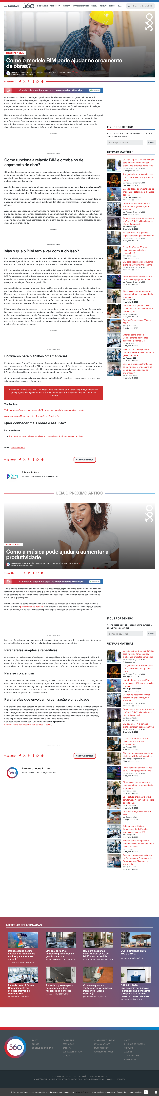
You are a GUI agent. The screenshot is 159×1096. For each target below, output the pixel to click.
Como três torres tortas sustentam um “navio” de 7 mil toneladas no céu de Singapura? (138, 221)
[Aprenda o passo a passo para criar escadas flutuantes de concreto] (61, 975)
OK (146, 1092)
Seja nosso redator (104, 1052)
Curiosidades (13, 544)
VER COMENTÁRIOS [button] (84, 460)
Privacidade (130, 1059)
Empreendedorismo (81, 6)
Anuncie (128, 1052)
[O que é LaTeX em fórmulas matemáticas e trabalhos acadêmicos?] (114, 253)
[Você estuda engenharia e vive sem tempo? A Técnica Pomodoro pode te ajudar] (114, 311)
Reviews (103, 6)
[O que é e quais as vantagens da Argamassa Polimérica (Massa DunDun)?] (98, 975)
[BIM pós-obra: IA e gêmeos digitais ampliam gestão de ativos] (114, 238)
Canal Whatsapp (102, 1044)
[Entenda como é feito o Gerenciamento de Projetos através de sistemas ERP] (114, 340)
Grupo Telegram (102, 1048)
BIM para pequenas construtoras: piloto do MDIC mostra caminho (96, 953)
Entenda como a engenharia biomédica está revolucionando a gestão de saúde (138, 352)
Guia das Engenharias (104, 1040)
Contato (128, 1048)
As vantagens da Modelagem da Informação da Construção (31, 416)
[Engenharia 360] (21, 6)
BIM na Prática (30, 472)
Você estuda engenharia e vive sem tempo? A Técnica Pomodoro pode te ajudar (138, 308)
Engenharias (42, 6)
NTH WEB (121, 1079)
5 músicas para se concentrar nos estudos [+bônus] (28, 724)
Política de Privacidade (83, 1092)
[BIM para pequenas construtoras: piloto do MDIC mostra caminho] (114, 267)
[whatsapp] (29, 82)
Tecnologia (55, 6)
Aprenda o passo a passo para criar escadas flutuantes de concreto (60, 988)
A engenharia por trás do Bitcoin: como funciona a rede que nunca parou (138, 177)
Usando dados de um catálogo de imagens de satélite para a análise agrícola (138, 192)
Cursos (112, 6)
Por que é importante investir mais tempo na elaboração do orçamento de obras (46, 436)
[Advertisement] (53, 143)
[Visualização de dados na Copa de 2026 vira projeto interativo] (114, 282)
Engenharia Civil (15, 53)
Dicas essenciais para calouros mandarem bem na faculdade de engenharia (138, 294)
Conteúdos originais (42, 1048)
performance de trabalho (31, 606)
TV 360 (35, 1040)
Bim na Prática (18, 447)
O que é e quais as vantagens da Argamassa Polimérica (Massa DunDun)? (97, 989)
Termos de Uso (131, 1056)
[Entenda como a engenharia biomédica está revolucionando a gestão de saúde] (114, 355)
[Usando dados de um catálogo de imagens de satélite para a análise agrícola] (114, 194)
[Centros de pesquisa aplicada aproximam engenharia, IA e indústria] (114, 209)
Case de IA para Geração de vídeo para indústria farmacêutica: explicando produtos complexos (139, 162)
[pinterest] (42, 82)
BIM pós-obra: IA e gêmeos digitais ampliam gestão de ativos (60, 953)
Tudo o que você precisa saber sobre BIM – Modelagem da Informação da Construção (44, 410)
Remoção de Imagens (134, 1044)
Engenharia (68, 1040)
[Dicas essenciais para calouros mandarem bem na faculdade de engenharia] (114, 296)
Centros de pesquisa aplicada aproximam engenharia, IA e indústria (136, 206)
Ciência (94, 6)
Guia (119, 6)
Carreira (66, 6)
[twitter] (24, 82)
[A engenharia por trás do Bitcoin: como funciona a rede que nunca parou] (114, 180)
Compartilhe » (10, 82)
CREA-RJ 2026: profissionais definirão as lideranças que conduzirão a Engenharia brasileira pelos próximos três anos (135, 991)
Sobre (127, 1040)
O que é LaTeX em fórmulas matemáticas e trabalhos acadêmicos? (135, 250)
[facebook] (20, 82)
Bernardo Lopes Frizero (36, 768)
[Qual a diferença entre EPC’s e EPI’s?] (114, 326)
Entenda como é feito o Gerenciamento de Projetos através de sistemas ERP (135, 337)
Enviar (151, 142)
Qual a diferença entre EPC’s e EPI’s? (133, 952)
